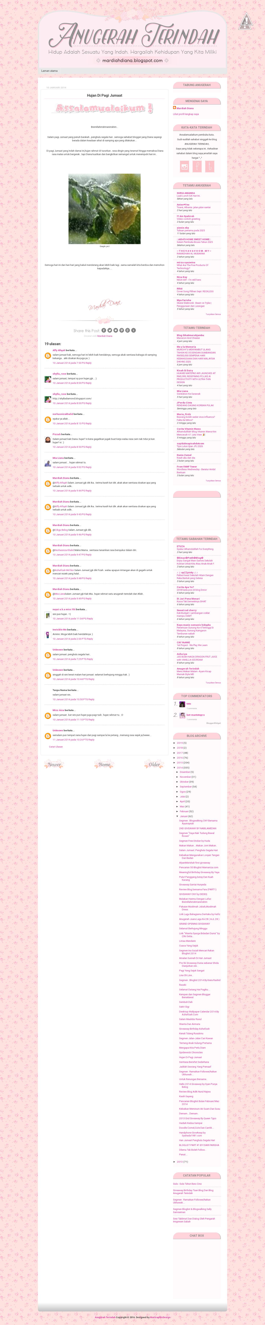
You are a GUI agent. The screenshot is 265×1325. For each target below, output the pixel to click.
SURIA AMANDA (186, 193)
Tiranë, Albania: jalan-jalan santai (194, 207)
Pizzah (57, 434)
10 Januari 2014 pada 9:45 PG (69, 514)
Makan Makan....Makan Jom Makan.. (198, 845)
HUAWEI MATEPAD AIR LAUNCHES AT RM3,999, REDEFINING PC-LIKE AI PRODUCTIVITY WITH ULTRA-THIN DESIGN (196, 378)
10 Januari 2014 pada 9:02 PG (69, 467)
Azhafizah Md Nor (64, 570)
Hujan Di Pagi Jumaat (190, 1057)
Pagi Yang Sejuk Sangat (191, 970)
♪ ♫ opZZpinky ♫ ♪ (187, 572)
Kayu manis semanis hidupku (194, 624)
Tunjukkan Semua (213, 314)
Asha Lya (182, 653)
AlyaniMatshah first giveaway (194, 862)
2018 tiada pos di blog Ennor (192, 590)
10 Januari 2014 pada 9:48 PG (69, 578)
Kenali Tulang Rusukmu (191, 1033)
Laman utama (49, 70)
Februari (184, 811)
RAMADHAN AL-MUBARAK (191, 253)
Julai (183, 796)
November (185, 776)
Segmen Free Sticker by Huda (194, 840)
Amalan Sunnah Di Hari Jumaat (195, 958)
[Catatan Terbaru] (54, 767)
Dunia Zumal (184, 455)
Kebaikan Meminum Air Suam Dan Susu (199, 1108)
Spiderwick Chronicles (191, 1052)
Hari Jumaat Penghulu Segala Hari (197, 1140)
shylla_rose (59, 373)
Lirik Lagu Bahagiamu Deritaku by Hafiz (199, 914)
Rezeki (182, 984)
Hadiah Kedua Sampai (190, 1123)
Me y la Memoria (186, 346)
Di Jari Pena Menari (188, 598)
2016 (180, 757)
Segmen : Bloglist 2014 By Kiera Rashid (199, 980)
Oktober (184, 781)
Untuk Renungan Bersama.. (193, 1079)
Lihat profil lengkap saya (186, 114)
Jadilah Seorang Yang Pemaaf (195, 1066)
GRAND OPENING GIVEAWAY (194, 923)
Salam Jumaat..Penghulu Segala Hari (198, 850)
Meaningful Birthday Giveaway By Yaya (199, 872)
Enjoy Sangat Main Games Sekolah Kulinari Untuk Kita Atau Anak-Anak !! (195, 562)
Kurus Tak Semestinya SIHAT (191, 601)
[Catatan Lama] (154, 767)
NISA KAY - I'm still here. (189, 279)
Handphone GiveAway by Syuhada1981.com (192, 1134)
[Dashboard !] (247, 36)
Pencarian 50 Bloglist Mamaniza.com (198, 867)
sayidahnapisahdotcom (190, 443)
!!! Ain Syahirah (185, 216)
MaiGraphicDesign (160, 1317)
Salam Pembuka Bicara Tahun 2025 (195, 242)
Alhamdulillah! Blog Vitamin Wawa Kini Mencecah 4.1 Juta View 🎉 (196, 433)
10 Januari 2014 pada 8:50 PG (69, 446)
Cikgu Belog (61, 529)
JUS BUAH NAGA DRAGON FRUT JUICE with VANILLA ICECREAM (197, 658)
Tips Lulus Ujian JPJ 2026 (190, 446)
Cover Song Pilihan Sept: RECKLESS (195, 291)
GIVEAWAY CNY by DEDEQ (193, 894)
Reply (88, 362)
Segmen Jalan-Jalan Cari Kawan (196, 1038)
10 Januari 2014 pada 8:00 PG (69, 382)
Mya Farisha (184, 300)
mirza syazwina (186, 262)
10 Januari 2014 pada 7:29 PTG (70, 659)
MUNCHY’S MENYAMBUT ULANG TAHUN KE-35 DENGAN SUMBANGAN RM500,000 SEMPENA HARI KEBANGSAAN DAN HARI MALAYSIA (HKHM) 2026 (196, 355)
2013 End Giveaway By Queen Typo (197, 1118)
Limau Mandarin (187, 940)
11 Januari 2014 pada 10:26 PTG (71, 739)
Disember (185, 771)
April (182, 801)
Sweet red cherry (186, 610)
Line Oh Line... (186, 975)
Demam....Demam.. (189, 1113)
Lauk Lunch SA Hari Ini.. (189, 195)
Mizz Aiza (58, 710)
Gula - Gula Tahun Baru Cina (187, 1183)
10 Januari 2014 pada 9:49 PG (69, 598)
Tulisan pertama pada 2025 (191, 230)
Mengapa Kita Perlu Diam (192, 1047)
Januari (184, 816)
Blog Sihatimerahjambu (190, 335)
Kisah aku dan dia (186, 457)
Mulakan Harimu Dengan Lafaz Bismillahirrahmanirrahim (195, 900)
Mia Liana (58, 457)
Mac (182, 806)
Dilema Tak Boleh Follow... (192, 1149)
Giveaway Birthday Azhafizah (194, 1028)
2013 (180, 1161)
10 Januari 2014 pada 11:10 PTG (71, 719)
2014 (180, 767)
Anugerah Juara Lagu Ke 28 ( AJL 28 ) (199, 919)
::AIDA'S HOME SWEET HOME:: (194, 239)
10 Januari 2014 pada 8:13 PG (69, 423)
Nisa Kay (182, 277)
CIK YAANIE (183, 642)
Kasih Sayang (186, 1096)
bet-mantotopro (196, 714)
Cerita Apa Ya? (185, 587)
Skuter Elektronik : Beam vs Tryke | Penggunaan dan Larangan (194, 304)
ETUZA (181, 546)
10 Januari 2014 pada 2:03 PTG (70, 638)
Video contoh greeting (188, 219)
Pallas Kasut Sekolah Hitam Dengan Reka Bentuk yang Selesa (195, 577)
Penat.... (183, 1154)
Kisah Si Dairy (185, 370)
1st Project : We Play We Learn (192, 645)
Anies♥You (183, 204)
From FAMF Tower (187, 466)
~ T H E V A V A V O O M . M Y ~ (194, 250)
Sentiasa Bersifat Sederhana (194, 1061)
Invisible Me (60, 629)
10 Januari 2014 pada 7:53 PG (69, 362)
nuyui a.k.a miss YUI (64, 609)
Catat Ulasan (56, 746)
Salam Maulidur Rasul (190, 1019)
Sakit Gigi (184, 1006)
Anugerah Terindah (188, 668)
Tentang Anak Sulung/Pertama (195, 1042)
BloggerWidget (213, 723)
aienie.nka (183, 227)
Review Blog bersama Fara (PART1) (198, 889)
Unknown (58, 649)
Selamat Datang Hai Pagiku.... (194, 989)
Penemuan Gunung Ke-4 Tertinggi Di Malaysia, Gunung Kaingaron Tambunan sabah (195, 630)
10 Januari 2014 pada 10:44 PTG (71, 679)
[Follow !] (245, 40)
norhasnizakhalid (63, 414)
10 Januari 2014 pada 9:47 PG (69, 554)
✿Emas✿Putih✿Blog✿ (190, 557)
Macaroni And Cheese (188, 338)
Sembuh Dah (186, 1001)
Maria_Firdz (184, 414)
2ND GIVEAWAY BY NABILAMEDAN (197, 828)
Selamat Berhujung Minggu (193, 928)
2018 (180, 747)
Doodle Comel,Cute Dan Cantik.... (196, 1127)
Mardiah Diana (61, 477)
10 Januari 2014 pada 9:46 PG (69, 534)
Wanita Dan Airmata (189, 1024)
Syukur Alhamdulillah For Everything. (195, 549)
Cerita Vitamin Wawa (189, 428)
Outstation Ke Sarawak (188, 393)
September (186, 786)
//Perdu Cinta (184, 402)
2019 (180, 742)
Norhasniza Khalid (64, 550)
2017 (180, 752)
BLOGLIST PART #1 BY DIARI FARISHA (199, 1145)
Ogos (183, 791)
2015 (180, 762)
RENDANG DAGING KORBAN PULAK (195, 405)
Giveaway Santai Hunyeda (192, 884)
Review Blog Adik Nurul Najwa (195, 1091)
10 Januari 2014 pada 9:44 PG (69, 490)
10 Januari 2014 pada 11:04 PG (70, 618)
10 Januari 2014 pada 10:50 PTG (71, 699)
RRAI (179, 288)
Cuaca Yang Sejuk (188, 945)
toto (189, 703)
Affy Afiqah (59, 350)
